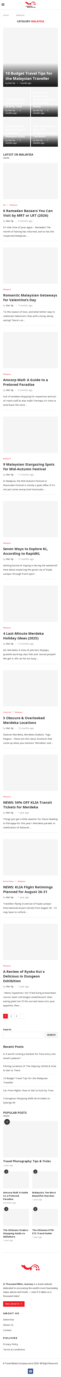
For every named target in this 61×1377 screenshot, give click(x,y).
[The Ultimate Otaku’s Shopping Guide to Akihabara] (16, 1217)
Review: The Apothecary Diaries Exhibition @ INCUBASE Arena (44, 99)
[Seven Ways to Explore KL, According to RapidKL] (30, 519)
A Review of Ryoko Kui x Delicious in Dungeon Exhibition (24, 976)
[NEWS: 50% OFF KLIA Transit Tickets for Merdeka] (30, 773)
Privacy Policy (10, 1344)
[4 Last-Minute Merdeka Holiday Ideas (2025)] (30, 603)
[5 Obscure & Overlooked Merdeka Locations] (30, 688)
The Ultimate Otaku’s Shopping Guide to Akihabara (15, 1233)
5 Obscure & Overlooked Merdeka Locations (24, 720)
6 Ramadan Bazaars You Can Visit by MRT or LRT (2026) (28, 213)
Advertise (8, 1319)
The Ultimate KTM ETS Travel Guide (43, 1231)
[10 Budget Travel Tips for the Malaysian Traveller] (30, 57)
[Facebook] (30, 1371)
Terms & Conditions (14, 1349)
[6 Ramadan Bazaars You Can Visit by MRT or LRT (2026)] (30, 181)
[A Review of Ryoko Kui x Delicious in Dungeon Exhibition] (30, 942)
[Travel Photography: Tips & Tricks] (30, 1139)
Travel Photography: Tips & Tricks (27, 1161)
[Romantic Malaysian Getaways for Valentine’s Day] (30, 265)
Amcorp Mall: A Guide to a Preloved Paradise (25, 382)
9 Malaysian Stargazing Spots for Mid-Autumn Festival (28, 466)
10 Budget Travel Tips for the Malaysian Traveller (28, 76)
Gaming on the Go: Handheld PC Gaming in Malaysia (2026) (15, 131)
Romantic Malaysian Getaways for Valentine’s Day (30, 297)
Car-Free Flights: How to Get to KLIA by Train (15, 103)
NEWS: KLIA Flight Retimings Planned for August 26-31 (28, 889)
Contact (7, 1330)
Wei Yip (11, 83)
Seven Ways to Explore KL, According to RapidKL (25, 551)
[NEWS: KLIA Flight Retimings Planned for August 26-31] (30, 857)
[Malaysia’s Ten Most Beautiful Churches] (45, 1180)
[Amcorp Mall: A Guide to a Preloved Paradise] (30, 350)
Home (6, 15)
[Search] (57, 4)
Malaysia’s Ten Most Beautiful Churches (44, 1194)
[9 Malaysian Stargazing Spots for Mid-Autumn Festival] (30, 434)
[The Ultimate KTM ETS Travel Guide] (45, 1217)
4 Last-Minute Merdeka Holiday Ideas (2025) (23, 635)
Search (7, 1029)
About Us (11, 1313)
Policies (10, 1338)
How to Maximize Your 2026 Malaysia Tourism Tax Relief (44, 131)
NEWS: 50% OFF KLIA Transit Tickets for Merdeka (27, 804)
